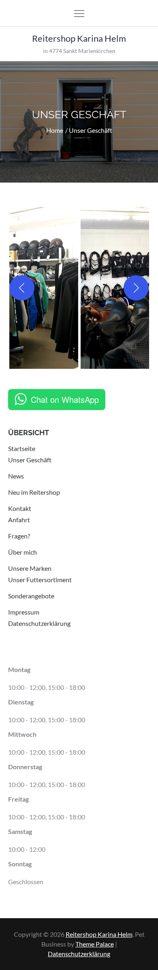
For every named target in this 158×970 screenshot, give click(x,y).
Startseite (21, 448)
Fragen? (19, 536)
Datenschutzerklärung (39, 623)
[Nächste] (136, 287)
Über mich (22, 552)
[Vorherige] (21, 287)
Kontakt (19, 508)
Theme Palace (94, 944)
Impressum (23, 612)
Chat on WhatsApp (65, 399)
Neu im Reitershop (34, 492)
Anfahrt (19, 519)
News (16, 476)
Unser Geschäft (29, 460)
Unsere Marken (29, 568)
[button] (43, 288)
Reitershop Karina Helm (79, 38)
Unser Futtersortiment (40, 579)
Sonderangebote (31, 596)
